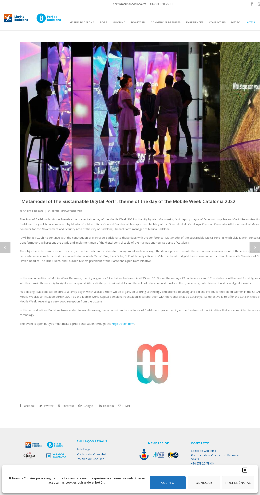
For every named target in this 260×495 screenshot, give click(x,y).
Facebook (28, 406)
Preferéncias (238, 483)
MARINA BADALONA (82, 22)
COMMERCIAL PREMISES (165, 22)
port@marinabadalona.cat (130, 4)
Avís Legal (84, 449)
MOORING (119, 22)
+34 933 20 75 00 (202, 463)
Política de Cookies (90, 459)
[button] (244, 470)
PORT (103, 22)
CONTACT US (217, 22)
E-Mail (126, 406)
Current (54, 211)
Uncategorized (71, 211)
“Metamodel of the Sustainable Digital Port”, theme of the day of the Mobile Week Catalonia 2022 (127, 201)
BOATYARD (138, 22)
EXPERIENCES (194, 22)
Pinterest (67, 406)
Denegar (204, 483)
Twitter (48, 406)
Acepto (168, 483)
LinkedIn (108, 406)
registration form (123, 323)
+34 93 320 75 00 (161, 4)
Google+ (89, 406)
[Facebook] (252, 4)
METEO (235, 22)
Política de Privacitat (91, 454)
